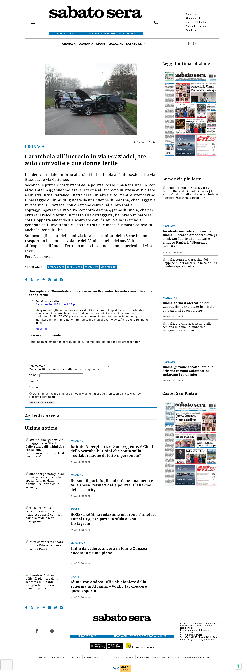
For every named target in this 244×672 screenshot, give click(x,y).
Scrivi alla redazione (196, 26)
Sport (101, 43)
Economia (86, 43)
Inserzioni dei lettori (196, 22)
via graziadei (108, 267)
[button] (151, 20)
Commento (37, 366)
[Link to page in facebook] (36, 630)
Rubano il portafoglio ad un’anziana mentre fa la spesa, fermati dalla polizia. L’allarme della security (112, 485)
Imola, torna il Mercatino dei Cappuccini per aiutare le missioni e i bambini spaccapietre (190, 307)
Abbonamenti (193, 18)
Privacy (76, 657)
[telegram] (61, 279)
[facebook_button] (189, 44)
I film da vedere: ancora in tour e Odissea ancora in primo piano (109, 550)
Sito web (34, 387)
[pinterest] (43, 279)
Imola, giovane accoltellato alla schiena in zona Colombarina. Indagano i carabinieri (188, 371)
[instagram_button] (195, 44)
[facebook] (26, 279)
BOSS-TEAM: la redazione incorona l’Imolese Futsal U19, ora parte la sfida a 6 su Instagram (113, 519)
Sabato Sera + (137, 43)
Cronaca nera (56, 267)
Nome (34, 375)
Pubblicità (191, 30)
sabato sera (91, 267)
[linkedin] (38, 279)
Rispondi (41, 328)
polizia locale (74, 267)
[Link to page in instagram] (52, 630)
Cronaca (69, 43)
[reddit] (55, 279)
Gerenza (128, 657)
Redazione (191, 14)
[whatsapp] (49, 279)
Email (33, 381)
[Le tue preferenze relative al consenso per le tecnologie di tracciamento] (238, 666)
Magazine (115, 43)
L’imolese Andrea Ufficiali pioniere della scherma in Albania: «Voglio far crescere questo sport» (109, 586)
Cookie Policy (92, 657)
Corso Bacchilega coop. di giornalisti (199, 623)
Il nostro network (142, 647)
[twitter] (32, 279)
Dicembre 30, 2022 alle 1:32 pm (56, 304)
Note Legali (112, 657)
